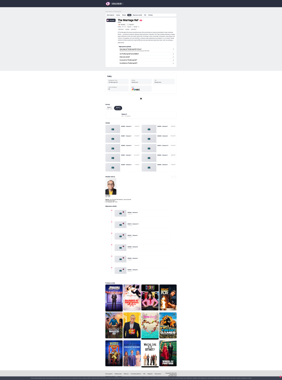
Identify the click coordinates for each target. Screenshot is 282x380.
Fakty (129, 15)
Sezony (118, 15)
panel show (133, 29)
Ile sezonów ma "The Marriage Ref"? (128, 60)
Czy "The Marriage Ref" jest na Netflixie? (129, 53)
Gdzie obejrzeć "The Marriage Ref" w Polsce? (130, 49)
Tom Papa (107, 195)
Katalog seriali (118, 373)
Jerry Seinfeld (112, 199)
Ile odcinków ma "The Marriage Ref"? (128, 63)
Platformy (126, 373)
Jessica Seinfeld (127, 199)
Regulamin (150, 373)
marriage (127, 29)
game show (120, 29)
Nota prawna (158, 373)
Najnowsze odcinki (137, 15)
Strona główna (108, 373)
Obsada (124, 15)
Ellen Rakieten (119, 199)
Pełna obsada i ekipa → (110, 200)
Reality (119, 22)
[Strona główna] (114, 3)
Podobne (150, 15)
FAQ (145, 15)
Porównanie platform (136, 373)
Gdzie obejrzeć (110, 15)
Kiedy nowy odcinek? (125, 57)
